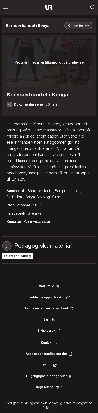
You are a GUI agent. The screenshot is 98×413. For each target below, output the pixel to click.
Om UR (46, 365)
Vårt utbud (46, 286)
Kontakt (46, 342)
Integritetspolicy (46, 387)
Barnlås (49, 319)
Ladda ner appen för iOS (46, 297)
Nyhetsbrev (46, 330)
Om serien (76, 25)
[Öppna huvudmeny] (5, 7)
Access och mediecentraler (46, 354)
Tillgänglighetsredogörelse (46, 376)
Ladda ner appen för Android (46, 308)
